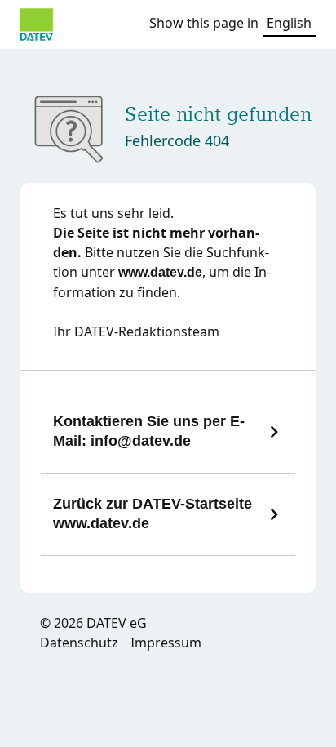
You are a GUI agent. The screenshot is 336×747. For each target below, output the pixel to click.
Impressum (165, 642)
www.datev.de (160, 272)
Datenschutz (79, 642)
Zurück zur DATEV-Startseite (152, 513)
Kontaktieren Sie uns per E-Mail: (149, 431)
